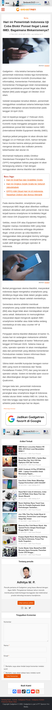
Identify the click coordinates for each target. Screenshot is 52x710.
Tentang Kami (6, 700)
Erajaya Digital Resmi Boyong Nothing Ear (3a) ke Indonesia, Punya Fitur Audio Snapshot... (33, 539)
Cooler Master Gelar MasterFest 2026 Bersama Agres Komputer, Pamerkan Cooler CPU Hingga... (32, 550)
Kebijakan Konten (38, 700)
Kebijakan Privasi (24, 700)
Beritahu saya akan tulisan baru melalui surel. (23, 673)
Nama (6, 645)
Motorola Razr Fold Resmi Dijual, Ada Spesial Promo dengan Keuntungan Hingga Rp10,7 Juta (33, 528)
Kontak (14, 700)
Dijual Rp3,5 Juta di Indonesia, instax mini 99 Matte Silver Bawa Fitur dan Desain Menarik (32, 494)
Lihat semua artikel (26, 603)
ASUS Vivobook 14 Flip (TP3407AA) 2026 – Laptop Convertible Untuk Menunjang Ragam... (32, 471)
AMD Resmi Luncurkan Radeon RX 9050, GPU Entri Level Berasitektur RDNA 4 (32, 449)
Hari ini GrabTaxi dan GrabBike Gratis (24, 180)
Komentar (7, 622)
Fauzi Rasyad (36, 454)
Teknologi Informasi (9, 408)
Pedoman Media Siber (9, 702)
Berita (26, 18)
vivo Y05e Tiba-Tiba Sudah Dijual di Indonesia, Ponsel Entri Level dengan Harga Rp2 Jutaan (33, 516)
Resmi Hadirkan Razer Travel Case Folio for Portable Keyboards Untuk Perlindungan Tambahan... (32, 505)
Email (6, 656)
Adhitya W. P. (38, 34)
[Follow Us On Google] (26, 419)
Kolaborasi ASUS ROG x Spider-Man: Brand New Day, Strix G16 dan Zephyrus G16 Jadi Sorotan (32, 460)
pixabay (47, 65)
